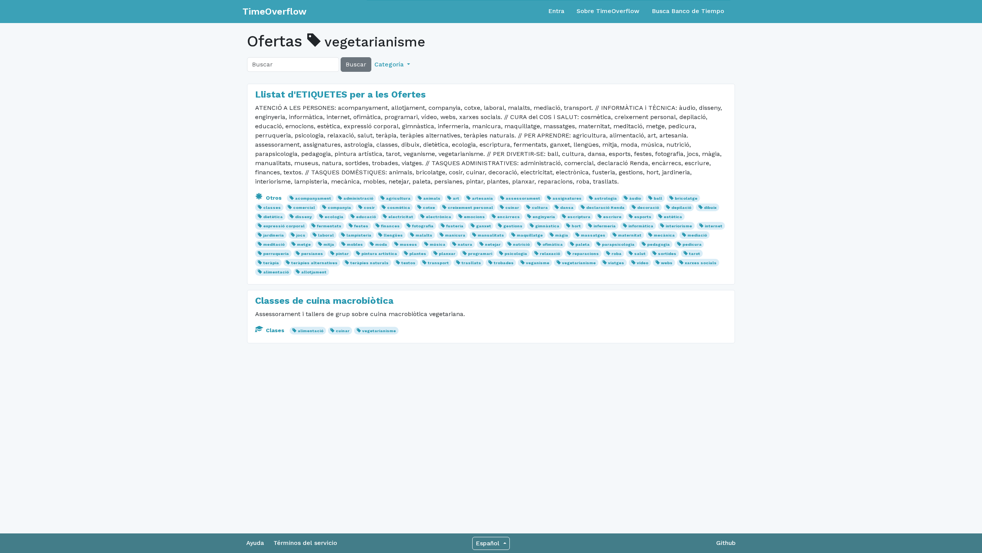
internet (713, 226)
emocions (474, 216)
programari (480, 253)
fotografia (422, 226)
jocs (300, 235)
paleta (582, 244)
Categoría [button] (389, 64)
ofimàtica (552, 244)
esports (642, 216)
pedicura (692, 244)
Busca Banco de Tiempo (688, 11)
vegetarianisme (579, 262)
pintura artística (379, 253)
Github (726, 542)
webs (666, 262)
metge (304, 244)
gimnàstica (547, 226)
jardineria (273, 235)
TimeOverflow (274, 11)
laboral (326, 235)
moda (381, 244)
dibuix (710, 207)
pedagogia (658, 244)
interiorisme (679, 226)
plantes (417, 253)
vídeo (642, 262)
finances (390, 226)
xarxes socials (701, 262)
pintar (342, 253)
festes (361, 226)
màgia (561, 235)
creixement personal (470, 207)
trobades (504, 262)
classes (272, 207)
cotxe (429, 207)
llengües (393, 235)
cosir (369, 207)
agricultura (398, 198)
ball (658, 198)
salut (640, 253)
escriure (612, 216)
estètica (673, 216)
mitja (328, 244)
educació (366, 216)
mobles (355, 244)
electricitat (400, 216)
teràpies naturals (369, 262)
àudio (635, 198)
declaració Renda (605, 207)
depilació (681, 207)
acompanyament (313, 198)
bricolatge (686, 198)
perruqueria (276, 253)
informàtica (640, 226)
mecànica (664, 235)
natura (465, 244)
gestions (512, 226)
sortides (667, 253)
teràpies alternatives (314, 262)
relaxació (550, 253)
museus (408, 244)
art (456, 198)
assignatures (567, 198)
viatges (616, 262)
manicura (455, 235)
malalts (423, 235)
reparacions (585, 253)
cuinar (512, 207)
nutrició (521, 244)
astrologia (605, 198)
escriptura (578, 216)
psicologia (515, 253)
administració (358, 198)
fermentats (329, 226)
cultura (540, 207)
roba (616, 253)
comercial (304, 207)
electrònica (438, 216)
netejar (493, 244)
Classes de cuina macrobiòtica (324, 300)
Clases (275, 330)
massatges (593, 235)
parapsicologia (618, 244)
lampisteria (358, 235)
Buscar (356, 64)
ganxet (483, 226)
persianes (312, 253)
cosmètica (398, 207)
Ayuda (255, 542)
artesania (482, 198)
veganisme (537, 262)
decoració (648, 207)
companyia (339, 207)
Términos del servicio (305, 542)
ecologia (334, 216)
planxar (447, 253)
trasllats (471, 262)
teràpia (271, 262)
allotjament (313, 272)
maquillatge (530, 235)
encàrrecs (508, 216)
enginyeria (543, 216)
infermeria (604, 226)
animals (431, 198)
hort (576, 226)
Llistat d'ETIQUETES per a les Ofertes (340, 94)
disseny (303, 216)
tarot (694, 253)
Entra (556, 11)
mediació (697, 235)
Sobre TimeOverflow (608, 11)
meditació (274, 244)
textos (408, 262)
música (437, 244)
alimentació (276, 272)
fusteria (454, 226)
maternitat (629, 235)
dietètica (273, 216)
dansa (566, 207)
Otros (273, 198)
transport (438, 262)
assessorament (523, 198)
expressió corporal (284, 226)
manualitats (491, 235)
